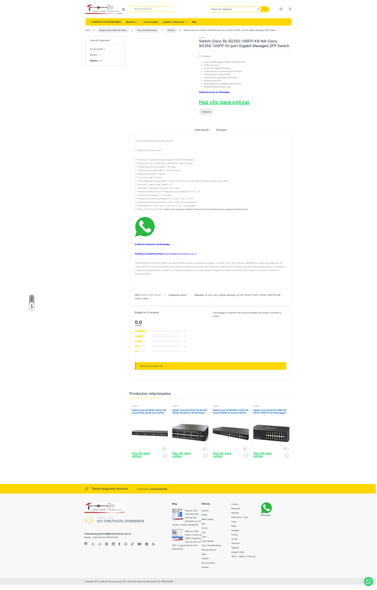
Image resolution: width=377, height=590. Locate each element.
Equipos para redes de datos (112, 30)
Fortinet (205, 558)
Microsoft (235, 508)
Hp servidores (208, 563)
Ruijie (233, 526)
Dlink (204, 554)
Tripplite (235, 547)
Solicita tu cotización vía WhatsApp (152, 244)
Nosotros (130, 22)
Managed (231, 295)
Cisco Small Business (147, 30)
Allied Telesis (208, 519)
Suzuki (234, 534)
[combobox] (150, 8)
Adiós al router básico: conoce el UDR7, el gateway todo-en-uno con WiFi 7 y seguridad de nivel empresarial (187, 540)
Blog (193, 22)
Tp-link (234, 539)
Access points (98, 49)
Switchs (171, 30)
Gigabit (222, 295)
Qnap (233, 521)
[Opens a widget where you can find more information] (20, 573)
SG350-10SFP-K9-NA (270, 295)
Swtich (145, 298)
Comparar (206, 56)
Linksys (234, 504)
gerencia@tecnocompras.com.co (180, 253)
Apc (203, 523)
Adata (204, 515)
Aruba (204, 528)
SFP (242, 295)
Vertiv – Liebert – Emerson (243, 556)
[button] (368, 581)
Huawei (205, 567)
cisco (215, 295)
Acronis (205, 510)
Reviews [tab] (221, 130)
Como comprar (150, 22)
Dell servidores (208, 549)
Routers (95, 54)
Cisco (204, 536)
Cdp (204, 532)
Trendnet (235, 543)
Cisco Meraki (208, 541)
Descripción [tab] (202, 130)
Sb (238, 295)
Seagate (235, 530)
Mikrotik (235, 513)
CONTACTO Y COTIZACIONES (106, 22)
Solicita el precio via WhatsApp (214, 92)
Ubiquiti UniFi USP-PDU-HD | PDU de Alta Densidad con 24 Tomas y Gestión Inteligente (186, 517)
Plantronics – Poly (239, 517)
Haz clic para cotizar (224, 102)
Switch (138, 298)
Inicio (87, 30)
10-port (208, 295)
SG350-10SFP (251, 295)
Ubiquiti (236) (237, 552)
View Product (164, 455)
